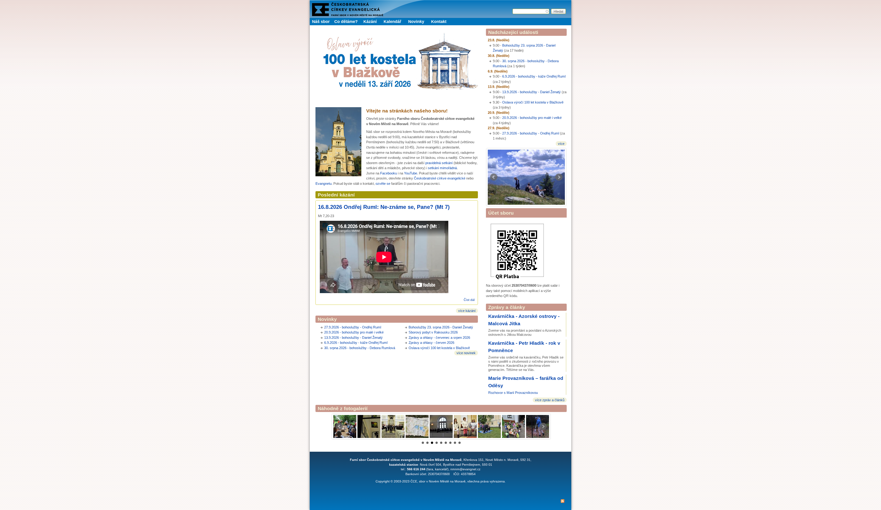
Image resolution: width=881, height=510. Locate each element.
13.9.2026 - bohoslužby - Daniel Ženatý (531, 92)
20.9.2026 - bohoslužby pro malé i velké (532, 118)
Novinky (416, 21)
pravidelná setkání (439, 163)
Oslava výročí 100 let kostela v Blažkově (532, 102)
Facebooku (388, 173)
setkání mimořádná (442, 168)
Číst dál (469, 300)
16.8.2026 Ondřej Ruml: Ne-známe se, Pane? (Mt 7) (384, 207)
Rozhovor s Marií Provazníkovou (513, 393)
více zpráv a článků (549, 400)
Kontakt (438, 21)
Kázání (370, 21)
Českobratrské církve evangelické (439, 178)
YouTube (410, 173)
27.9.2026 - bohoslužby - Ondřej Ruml (530, 133)
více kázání (467, 311)
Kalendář (392, 21)
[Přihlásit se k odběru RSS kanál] (440, 501)
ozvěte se (383, 183)
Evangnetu (323, 183)
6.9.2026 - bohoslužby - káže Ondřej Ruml (534, 76)
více (561, 144)
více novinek (466, 353)
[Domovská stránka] (347, 15)
